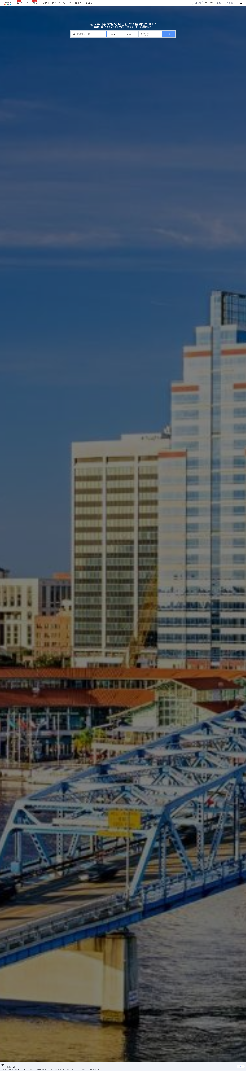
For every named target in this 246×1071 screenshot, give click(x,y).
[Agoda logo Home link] (7, 3)
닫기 (240, 1066)
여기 (88, 1069)
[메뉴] (241, 2)
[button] (206, 2)
